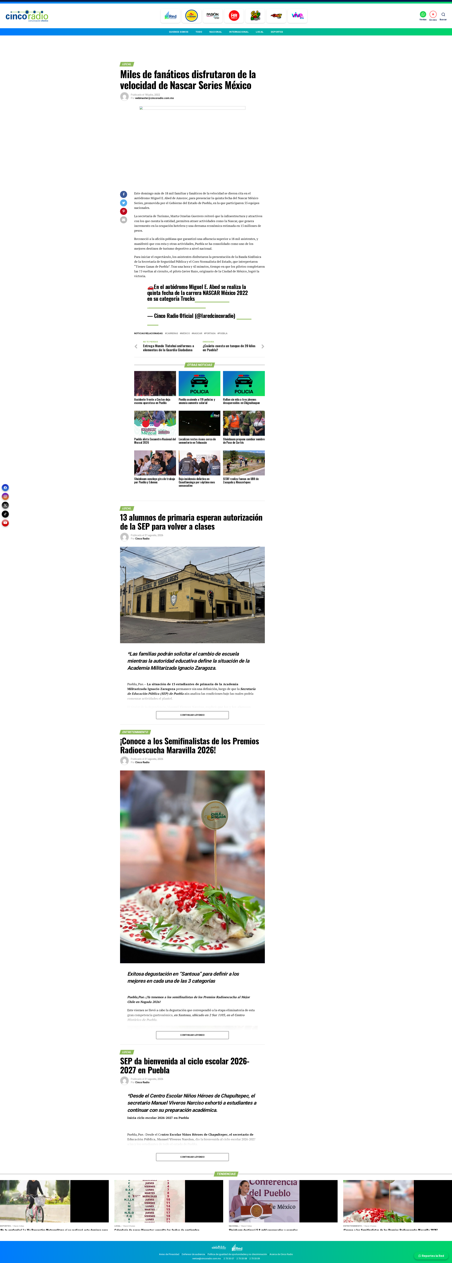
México (185, 333)
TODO (199, 32)
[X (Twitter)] (5, 505)
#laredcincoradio (212, 298)
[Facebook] (5, 487)
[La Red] (170, 16)
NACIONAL (215, 32)
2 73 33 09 (254, 1258)
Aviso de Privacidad (169, 1254)
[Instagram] (5, 496)
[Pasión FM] (212, 16)
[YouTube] (5, 522)
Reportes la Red (432, 1256)
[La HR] (234, 16)
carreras (172, 333)
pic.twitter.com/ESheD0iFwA (176, 304)
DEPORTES (277, 32)
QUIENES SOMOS (178, 32)
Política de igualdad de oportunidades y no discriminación (237, 1254)
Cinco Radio (142, 538)
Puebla (223, 333)
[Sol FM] (255, 16)
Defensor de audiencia (193, 1254)
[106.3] (297, 16)
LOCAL (260, 32)
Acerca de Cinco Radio (281, 1254)
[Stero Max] (276, 16)
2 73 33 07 (229, 1258)
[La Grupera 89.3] (191, 16)
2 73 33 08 (242, 1258)
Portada (210, 333)
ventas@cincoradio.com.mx (206, 1258)
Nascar (197, 333)
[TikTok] (5, 514)
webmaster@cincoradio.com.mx (154, 98)
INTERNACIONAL (239, 32)
